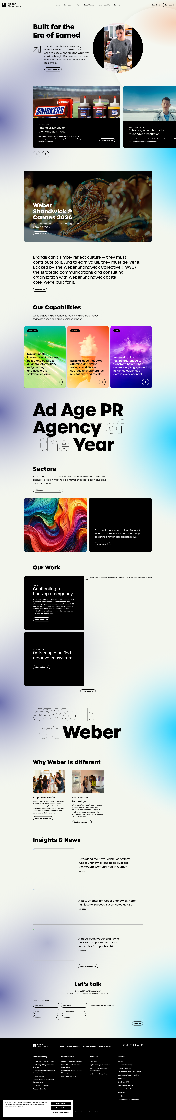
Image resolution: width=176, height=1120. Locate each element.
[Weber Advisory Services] (59, 382)
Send (136, 1023)
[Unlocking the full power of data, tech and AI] (145, 382)
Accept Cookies (61, 1103)
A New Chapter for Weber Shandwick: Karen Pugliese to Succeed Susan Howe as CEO (107, 902)
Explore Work (52, 69)
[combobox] (48, 490)
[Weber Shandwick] (40, 1047)
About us (38, 290)
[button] (45, 154)
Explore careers (80, 822)
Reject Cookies (61, 1108)
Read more (108, 140)
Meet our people (41, 818)
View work (86, 691)
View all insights (86, 966)
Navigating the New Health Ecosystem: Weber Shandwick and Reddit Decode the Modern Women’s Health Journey (104, 862)
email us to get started (100, 993)
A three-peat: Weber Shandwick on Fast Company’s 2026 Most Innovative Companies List (99, 942)
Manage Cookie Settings (61, 1112)
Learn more (101, 544)
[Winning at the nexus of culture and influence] (102, 382)
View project (42, 619)
